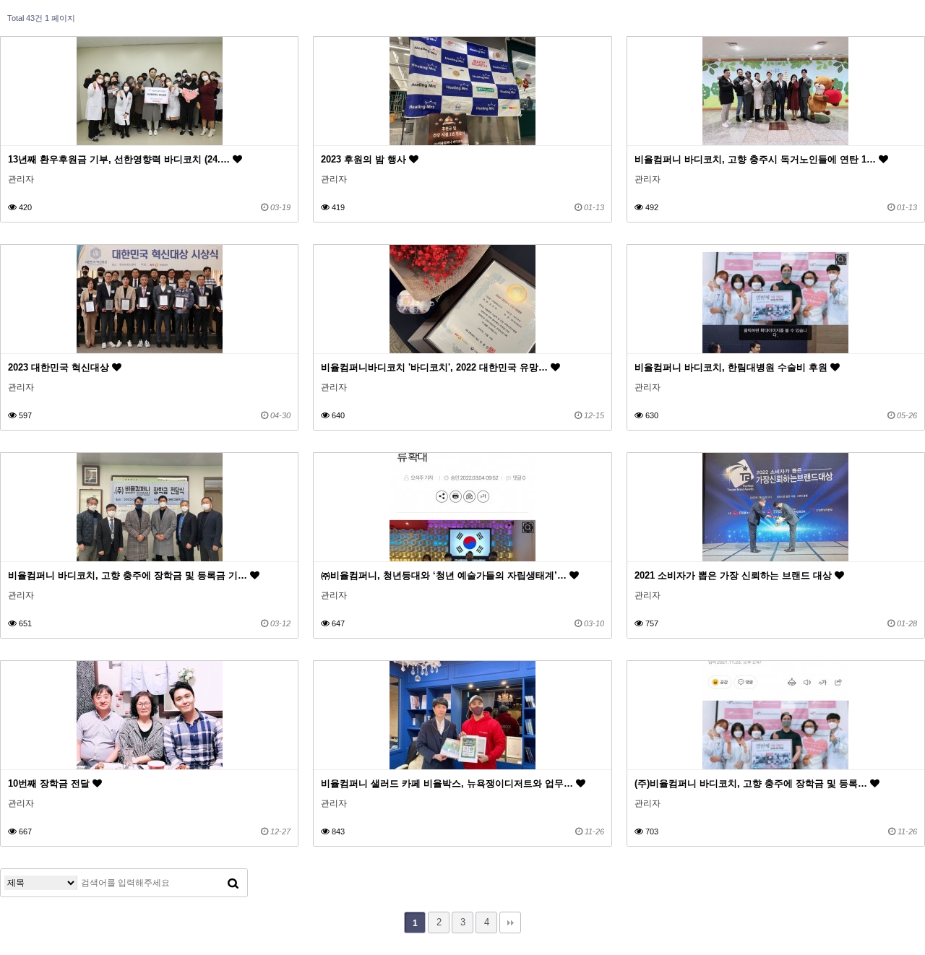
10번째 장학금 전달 (50, 783)
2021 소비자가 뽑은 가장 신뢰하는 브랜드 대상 (734, 575)
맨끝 (510, 922)
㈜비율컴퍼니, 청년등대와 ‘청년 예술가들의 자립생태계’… (445, 575)
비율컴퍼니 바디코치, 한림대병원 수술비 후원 (732, 367)
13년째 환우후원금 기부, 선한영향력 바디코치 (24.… (120, 159)
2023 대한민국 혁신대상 (60, 367)
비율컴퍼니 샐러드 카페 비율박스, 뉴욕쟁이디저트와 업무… (448, 783)
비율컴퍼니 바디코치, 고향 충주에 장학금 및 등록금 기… (129, 575)
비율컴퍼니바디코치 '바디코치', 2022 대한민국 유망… (436, 367)
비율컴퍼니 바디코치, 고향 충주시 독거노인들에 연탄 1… (756, 159)
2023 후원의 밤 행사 (365, 159)
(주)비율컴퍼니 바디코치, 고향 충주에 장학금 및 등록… (752, 783)
